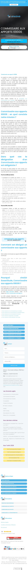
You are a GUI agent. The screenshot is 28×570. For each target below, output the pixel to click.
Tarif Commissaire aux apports (14, 452)
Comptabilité (6, 401)
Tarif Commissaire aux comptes (14, 449)
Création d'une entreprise (8, 503)
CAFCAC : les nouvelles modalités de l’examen (13, 436)
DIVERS (4, 408)
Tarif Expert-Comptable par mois (14, 460)
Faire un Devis (14, 4)
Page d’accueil (10, 291)
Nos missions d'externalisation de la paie (11, 317)
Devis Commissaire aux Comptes (12, 331)
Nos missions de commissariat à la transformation (13, 312)
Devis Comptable (8, 325)
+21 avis (14, 47)
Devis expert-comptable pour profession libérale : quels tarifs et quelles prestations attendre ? (13, 429)
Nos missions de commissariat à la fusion (11, 314)
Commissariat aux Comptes (9, 398)
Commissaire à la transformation (9, 512)
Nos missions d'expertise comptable (10, 315)
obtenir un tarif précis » (14, 41)
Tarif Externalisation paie (14, 457)
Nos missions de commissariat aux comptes (12, 311)
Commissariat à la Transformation (10, 394)
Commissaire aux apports (7, 509)
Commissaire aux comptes (8, 506)
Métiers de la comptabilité (9, 415)
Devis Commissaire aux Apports (14, 293)
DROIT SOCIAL (6, 410)
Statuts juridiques (8, 405)
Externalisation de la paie (9, 413)
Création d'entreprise (8, 403)
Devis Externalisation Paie (11, 328)
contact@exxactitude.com (12, 376)
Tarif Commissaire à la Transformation (14, 455)
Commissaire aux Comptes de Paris (11, 385)
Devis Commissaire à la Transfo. (13, 338)
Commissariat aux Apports (9, 396)
